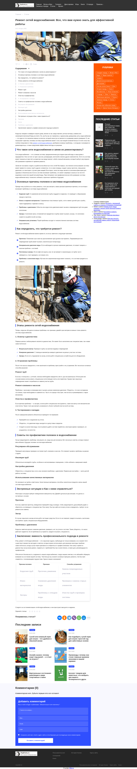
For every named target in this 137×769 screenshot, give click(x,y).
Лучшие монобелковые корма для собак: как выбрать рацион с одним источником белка (112, 128)
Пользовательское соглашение (88, 765)
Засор (20, 122)
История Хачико (76, 753)
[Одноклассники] (64, 618)
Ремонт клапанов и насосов (27, 92)
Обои (106, 94)
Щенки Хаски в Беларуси (110, 108)
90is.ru (71, 768)
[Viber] (74, 618)
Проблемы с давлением (25, 125)
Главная (39, 4)
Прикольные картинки (103, 97)
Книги (83, 4)
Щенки (60, 6)
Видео (98, 75)
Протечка (21, 119)
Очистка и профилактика (26, 95)
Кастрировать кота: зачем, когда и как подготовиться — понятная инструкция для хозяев (112, 186)
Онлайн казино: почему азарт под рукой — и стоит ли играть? (40, 657)
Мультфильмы (101, 91)
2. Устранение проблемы (25, 86)
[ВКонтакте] (59, 618)
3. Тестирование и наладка (26, 98)
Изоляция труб (22, 107)
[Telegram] (69, 618)
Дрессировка (68, 4)
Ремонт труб (22, 89)
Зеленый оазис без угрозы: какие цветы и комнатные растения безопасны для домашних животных (112, 171)
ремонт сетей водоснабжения (42, 143)
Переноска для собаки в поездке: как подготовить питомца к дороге (112, 142)
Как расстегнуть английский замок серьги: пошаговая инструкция (106, 220)
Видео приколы (107, 75)
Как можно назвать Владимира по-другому (105, 212)
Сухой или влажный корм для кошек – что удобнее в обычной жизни (40, 639)
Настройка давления (25, 110)
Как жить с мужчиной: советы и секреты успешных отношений (107, 204)
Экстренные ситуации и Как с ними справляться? (34, 116)
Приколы (99, 4)
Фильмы (99, 102)
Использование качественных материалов (31, 113)
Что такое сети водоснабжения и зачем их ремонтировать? (37, 72)
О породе (90, 4)
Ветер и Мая (48, 4)
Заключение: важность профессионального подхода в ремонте (38, 128)
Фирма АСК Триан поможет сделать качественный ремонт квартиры (107, 208)
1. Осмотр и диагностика (25, 84)
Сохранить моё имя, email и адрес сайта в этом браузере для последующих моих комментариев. (51, 735)
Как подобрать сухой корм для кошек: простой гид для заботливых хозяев (80, 639)
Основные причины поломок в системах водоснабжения (36, 75)
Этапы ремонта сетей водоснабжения (30, 81)
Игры (77, 4)
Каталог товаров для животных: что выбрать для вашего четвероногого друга (79, 676)
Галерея (58, 4)
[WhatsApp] (79, 618)
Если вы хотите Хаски (103, 86)
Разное (114, 97)
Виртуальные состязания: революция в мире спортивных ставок (40, 675)
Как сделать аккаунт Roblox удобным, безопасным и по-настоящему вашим (112, 156)
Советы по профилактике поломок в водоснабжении (35, 101)
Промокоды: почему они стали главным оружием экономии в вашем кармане (79, 658)
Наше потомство (113, 91)
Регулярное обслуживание (26, 104)
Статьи (52, 6)
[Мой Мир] (84, 618)
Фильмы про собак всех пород (106, 105)
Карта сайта (94, 753)
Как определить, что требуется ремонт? (31, 78)
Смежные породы (42, 6)
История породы (102, 89)
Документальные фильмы (104, 81)
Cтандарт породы (102, 72)
